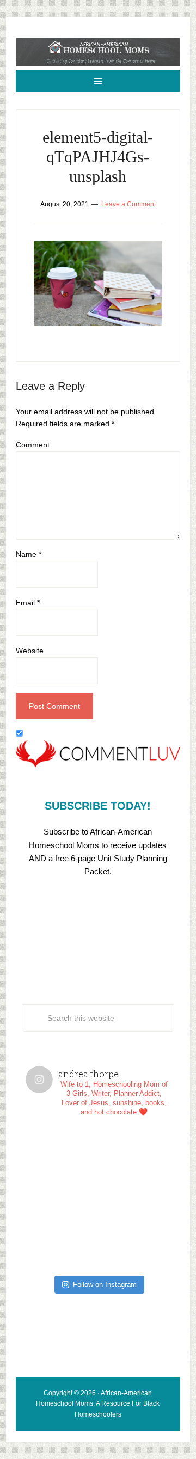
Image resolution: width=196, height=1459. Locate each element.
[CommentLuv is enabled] (98, 764)
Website (30, 650)
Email (28, 602)
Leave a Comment (128, 204)
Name (28, 554)
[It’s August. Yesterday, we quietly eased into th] (61, 1233)
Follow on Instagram (105, 1284)
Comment (33, 444)
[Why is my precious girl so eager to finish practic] (134, 1233)
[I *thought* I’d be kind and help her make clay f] (61, 1161)
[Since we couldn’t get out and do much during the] (134, 1161)
